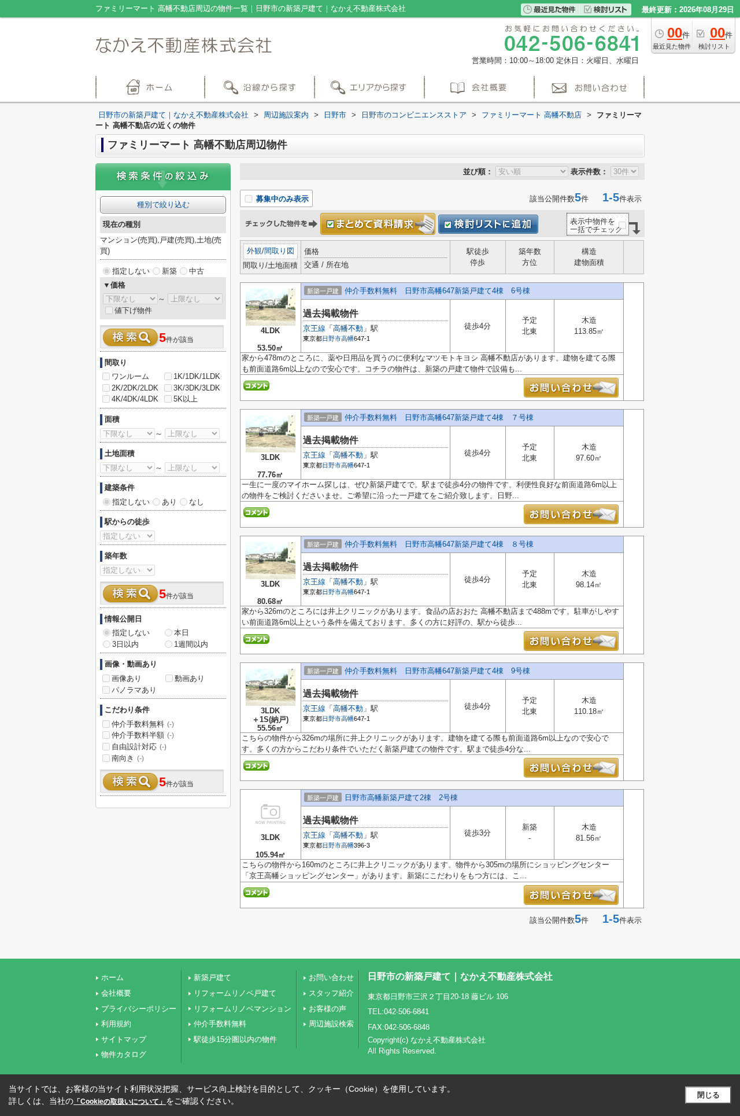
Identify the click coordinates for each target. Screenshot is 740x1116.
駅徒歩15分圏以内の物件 (235, 1039)
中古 (196, 271)
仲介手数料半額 (143, 735)
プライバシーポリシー (138, 1008)
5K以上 (185, 399)
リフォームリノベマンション (242, 1008)
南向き (128, 758)
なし (196, 502)
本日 (181, 632)
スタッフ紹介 (331, 993)
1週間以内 (191, 644)
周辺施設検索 (331, 1023)
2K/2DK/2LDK (135, 388)
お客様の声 (327, 1008)
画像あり (127, 678)
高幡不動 (348, 328)
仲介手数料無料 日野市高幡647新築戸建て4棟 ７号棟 (439, 417)
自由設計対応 (139, 746)
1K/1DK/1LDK (196, 376)
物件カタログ (123, 1054)
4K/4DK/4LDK (135, 399)
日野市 (331, 338)
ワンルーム (130, 376)
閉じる (708, 1095)
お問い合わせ (331, 977)
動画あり (190, 678)
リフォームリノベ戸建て (235, 993)
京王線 (314, 328)
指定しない (131, 271)
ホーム (112, 977)
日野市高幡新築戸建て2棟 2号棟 (401, 797)
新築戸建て (212, 977)
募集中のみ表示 (281, 198)
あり (169, 502)
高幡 (347, 338)
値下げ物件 (133, 310)
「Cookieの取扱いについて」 (119, 1101)
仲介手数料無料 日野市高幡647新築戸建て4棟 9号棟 (437, 670)
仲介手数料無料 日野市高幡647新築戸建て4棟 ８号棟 (439, 544)
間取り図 (279, 250)
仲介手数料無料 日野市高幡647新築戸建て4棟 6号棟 (437, 290)
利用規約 (116, 1023)
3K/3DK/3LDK (196, 388)
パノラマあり (134, 690)
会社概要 (116, 993)
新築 (169, 271)
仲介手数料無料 (143, 724)
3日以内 (125, 644)
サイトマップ (123, 1039)
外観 (254, 250)
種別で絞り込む (163, 204)
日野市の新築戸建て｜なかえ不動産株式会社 (460, 976)
